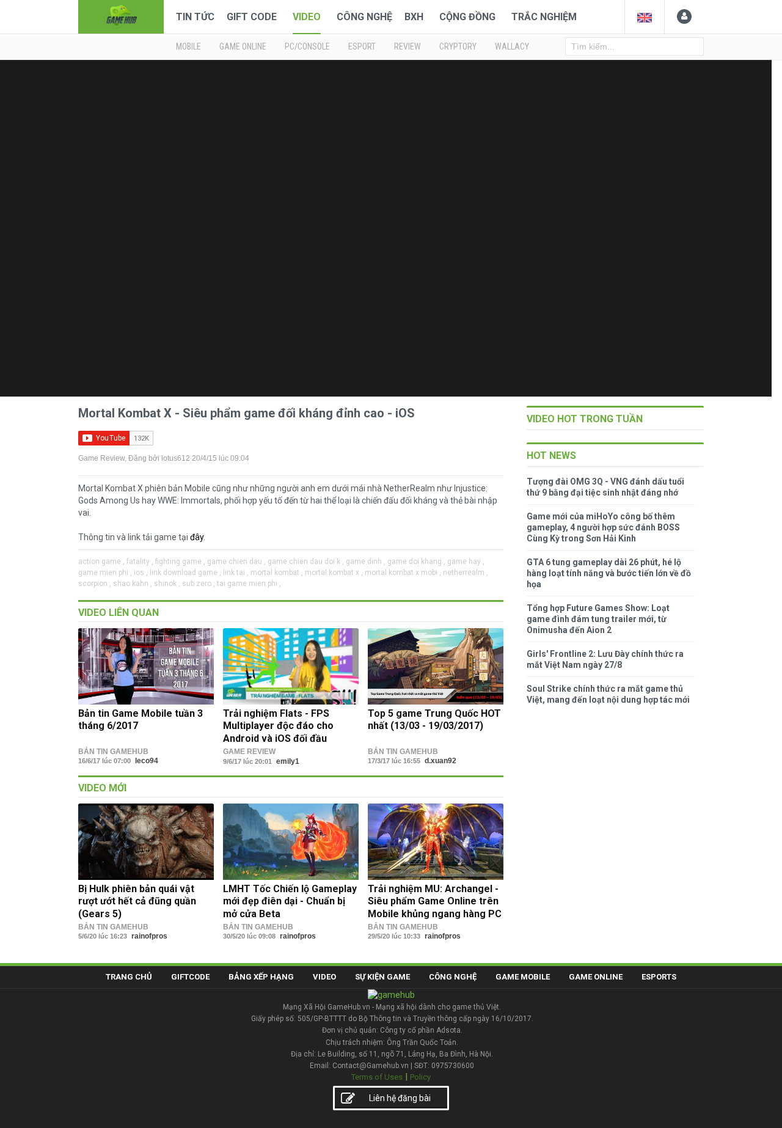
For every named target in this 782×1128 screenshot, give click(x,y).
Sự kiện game (382, 976)
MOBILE (188, 46)
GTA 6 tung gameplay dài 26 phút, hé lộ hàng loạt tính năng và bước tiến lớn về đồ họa (609, 573)
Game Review (101, 458)
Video (307, 17)
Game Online (596, 976)
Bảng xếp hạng (261, 976)
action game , (101, 561)
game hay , (465, 561)
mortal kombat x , (334, 572)
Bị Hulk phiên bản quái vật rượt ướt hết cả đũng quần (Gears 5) (137, 901)
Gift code (252, 17)
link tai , (236, 572)
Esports (658, 976)
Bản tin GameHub (113, 751)
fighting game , (180, 561)
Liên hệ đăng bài (400, 1098)
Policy (420, 1077)
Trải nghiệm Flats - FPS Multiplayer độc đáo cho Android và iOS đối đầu (278, 726)
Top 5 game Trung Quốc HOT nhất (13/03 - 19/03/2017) (434, 719)
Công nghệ (364, 17)
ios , (141, 572)
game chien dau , (236, 561)
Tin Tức (195, 17)
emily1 (287, 761)
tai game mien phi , (249, 583)
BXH (413, 17)
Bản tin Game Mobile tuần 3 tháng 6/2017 (140, 719)
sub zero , (198, 583)
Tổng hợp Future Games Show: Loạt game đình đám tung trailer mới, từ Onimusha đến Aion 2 (598, 619)
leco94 (146, 760)
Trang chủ (129, 976)
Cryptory (458, 46)
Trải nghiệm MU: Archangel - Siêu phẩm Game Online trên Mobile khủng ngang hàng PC (435, 901)
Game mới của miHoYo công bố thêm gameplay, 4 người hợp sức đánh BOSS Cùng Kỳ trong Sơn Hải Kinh (603, 527)
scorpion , (94, 583)
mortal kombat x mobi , (403, 572)
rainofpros (149, 936)
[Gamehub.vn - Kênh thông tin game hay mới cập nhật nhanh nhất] (121, 15)
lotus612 (175, 458)
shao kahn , (132, 583)
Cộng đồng (467, 17)
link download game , (185, 572)
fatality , (139, 561)
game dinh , (366, 561)
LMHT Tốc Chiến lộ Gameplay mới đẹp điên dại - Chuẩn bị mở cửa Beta (290, 901)
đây (196, 537)
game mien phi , (105, 572)
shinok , (167, 583)
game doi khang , (416, 561)
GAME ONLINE (242, 46)
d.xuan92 (440, 760)
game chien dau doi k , (306, 561)
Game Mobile (522, 976)
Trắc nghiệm (544, 17)
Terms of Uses (377, 1077)
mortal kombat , (276, 572)
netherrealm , (465, 572)
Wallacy (512, 46)
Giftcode (190, 976)
